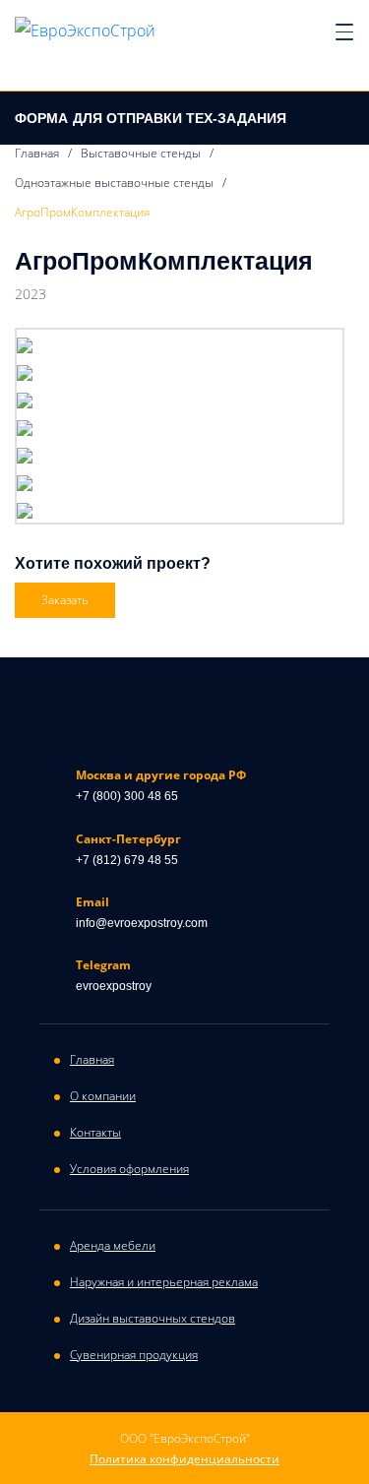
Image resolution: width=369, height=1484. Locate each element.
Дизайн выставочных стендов (152, 1318)
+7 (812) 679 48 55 (127, 860)
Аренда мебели (112, 1245)
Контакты (95, 1132)
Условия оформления (129, 1168)
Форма (150, 118)
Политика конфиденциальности (184, 1459)
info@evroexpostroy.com (142, 923)
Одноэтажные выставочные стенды (114, 182)
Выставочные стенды (141, 153)
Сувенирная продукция (134, 1354)
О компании (103, 1095)
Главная (37, 153)
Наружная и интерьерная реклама (164, 1281)
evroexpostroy (114, 986)
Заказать (65, 599)
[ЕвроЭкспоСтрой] (85, 29)
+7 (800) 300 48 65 (127, 796)
